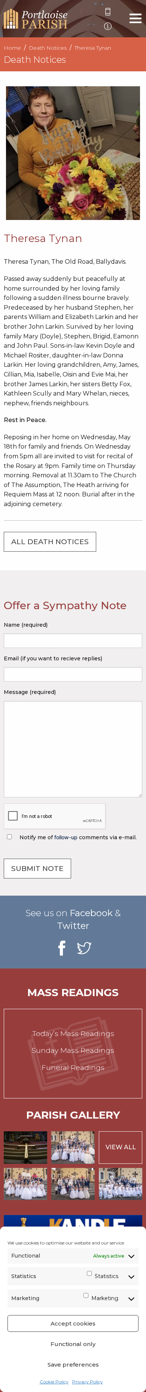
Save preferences (73, 1364)
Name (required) (26, 624)
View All (121, 1147)
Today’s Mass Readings (73, 1033)
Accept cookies (73, 1323)
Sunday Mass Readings (73, 1050)
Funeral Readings (73, 1067)
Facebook (91, 913)
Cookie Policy (54, 1382)
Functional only (73, 1344)
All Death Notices (50, 541)
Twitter (73, 925)
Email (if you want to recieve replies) (53, 658)
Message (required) (30, 692)
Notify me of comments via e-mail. (77, 837)
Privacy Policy (87, 1382)
